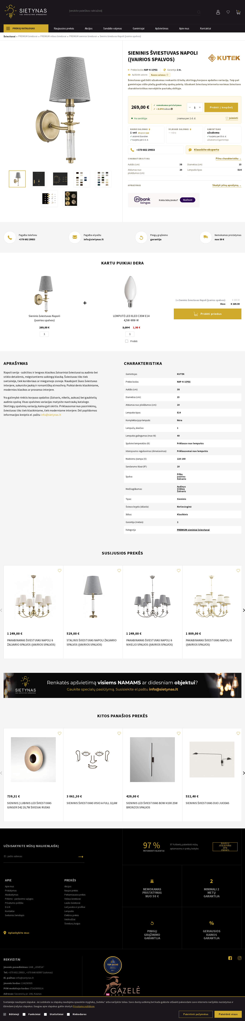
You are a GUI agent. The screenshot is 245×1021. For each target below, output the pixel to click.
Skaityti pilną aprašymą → (226, 185)
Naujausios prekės (64, 28)
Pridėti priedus (211, 313)
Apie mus (184, 28)
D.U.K (7, 907)
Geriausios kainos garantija (211, 934)
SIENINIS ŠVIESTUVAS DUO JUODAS (207, 803)
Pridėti (133, 341)
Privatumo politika (14, 902)
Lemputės (69, 911)
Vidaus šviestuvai (72, 898)
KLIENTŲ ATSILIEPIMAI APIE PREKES (225, 846)
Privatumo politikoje (84, 1006)
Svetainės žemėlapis (14, 915)
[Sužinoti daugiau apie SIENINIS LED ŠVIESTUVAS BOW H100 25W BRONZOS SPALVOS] (152, 759)
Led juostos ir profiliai (74, 907)
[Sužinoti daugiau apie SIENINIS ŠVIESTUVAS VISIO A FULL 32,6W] (93, 759)
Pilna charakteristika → (228, 158)
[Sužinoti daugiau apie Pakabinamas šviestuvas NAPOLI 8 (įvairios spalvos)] (212, 597)
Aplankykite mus (18, 932)
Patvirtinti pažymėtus (195, 1014)
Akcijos (89, 28)
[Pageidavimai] (228, 12)
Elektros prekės (71, 915)
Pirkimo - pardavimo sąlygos (19, 898)
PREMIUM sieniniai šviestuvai (193, 529)
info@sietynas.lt (94, 239)
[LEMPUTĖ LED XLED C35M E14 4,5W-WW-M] (130, 293)
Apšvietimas (161, 28)
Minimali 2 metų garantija (212, 892)
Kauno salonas (159, 75)
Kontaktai (205, 28)
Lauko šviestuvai (72, 902)
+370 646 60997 (34, 972)
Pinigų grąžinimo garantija (152, 934)
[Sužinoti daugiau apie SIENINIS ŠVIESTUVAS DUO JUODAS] (212, 759)
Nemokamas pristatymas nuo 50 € (152, 892)
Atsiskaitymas (11, 894)
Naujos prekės (71, 890)
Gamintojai (138, 28)
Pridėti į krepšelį (221, 107)
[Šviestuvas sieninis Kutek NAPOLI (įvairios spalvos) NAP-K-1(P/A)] (63, 109)
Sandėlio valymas (112, 28)
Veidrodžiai (69, 919)
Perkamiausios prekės (74, 894)
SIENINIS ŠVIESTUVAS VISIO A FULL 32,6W (92, 803)
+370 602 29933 (27, 239)
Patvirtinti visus (228, 1014)
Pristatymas (11, 890)
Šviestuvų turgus (72, 923)
